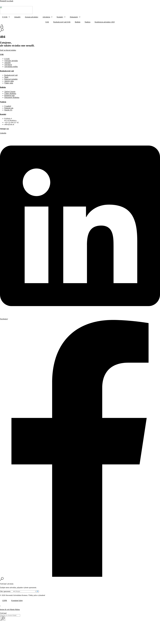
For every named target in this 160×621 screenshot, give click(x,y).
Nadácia (83, 3)
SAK (52, 3)
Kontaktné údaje (17, 600)
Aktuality (17, 17)
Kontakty (60, 17)
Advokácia (46, 17)
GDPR (4, 600)
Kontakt (3, 114)
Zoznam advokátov (31, 17)
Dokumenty (74, 17)
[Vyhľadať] (37, 591)
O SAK (5, 17)
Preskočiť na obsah (6, 1)
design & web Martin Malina (10, 609)
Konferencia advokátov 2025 (98, 3)
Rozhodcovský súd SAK (64, 3)
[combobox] (10, 615)
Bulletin (76, 3)
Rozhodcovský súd (7, 71)
